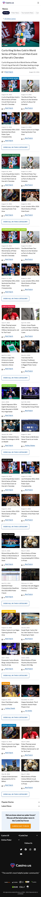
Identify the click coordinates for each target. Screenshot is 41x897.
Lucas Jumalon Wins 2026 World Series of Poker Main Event (30, 208)
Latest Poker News (10, 78)
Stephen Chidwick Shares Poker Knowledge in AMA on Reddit (10, 439)
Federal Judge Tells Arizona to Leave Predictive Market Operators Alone (8, 361)
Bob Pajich (9, 72)
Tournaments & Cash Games (14, 229)
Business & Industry (10, 155)
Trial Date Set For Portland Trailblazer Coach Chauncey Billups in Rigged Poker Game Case (29, 362)
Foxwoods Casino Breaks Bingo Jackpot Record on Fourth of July (10, 662)
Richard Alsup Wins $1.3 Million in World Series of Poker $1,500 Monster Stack (10, 556)
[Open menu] (38, 2)
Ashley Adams (30, 445)
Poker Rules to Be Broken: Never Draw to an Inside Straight (30, 439)
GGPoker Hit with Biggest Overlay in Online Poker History (30, 588)
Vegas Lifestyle (8, 725)
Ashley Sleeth (10, 708)
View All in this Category (15, 147)
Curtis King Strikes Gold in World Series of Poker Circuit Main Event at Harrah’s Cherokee (19, 54)
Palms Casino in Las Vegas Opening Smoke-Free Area (30, 132)
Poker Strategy (9, 386)
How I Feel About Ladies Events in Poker (10, 703)
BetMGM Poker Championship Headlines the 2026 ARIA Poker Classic (10, 589)
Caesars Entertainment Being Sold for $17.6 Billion (9, 779)
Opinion (5, 683)
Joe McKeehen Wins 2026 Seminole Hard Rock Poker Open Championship (11, 133)
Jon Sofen (28, 710)
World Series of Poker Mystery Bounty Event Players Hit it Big (29, 662)
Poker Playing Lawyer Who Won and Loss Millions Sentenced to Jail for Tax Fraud (10, 328)
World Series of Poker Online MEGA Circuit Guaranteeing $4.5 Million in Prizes (30, 556)
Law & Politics (8, 306)
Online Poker (8, 534)
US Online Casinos (10, 18)
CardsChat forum (20, 826)
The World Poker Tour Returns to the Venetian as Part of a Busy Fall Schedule (29, 100)
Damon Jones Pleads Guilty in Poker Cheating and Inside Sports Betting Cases (30, 328)
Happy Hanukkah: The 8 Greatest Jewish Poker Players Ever (29, 704)
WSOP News (7, 460)
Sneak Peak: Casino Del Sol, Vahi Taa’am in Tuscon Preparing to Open (30, 632)
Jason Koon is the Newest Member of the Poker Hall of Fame (30, 513)
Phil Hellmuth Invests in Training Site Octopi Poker (30, 405)
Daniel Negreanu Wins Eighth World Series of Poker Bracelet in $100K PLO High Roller (10, 407)
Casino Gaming (8, 611)
